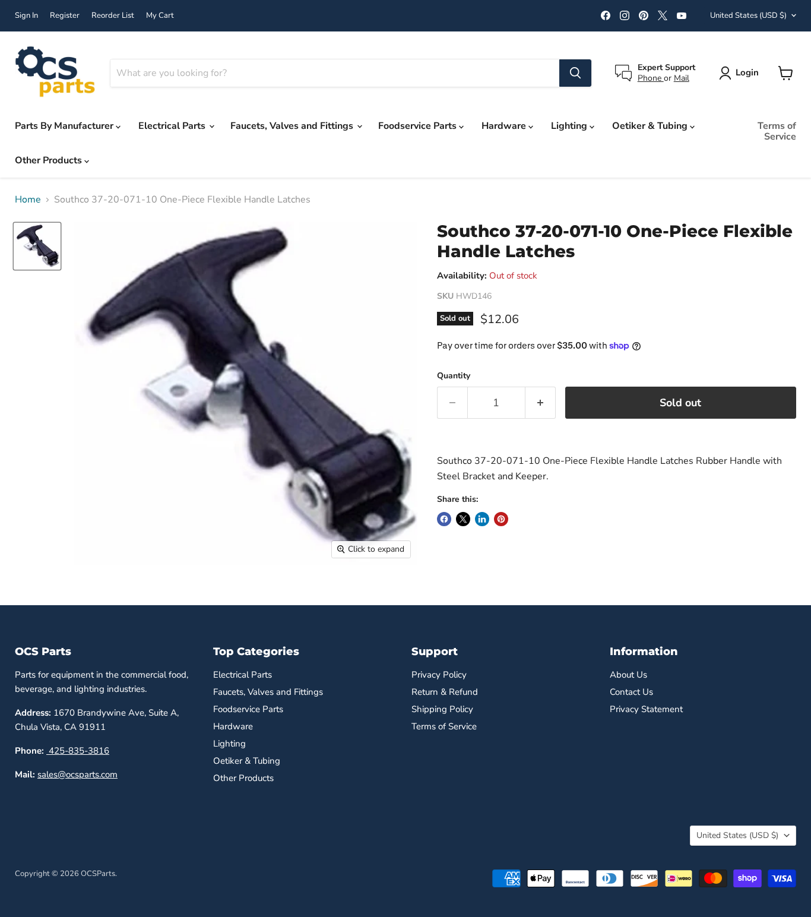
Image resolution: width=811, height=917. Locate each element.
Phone (651, 78)
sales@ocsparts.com (77, 774)
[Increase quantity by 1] (540, 403)
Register (65, 15)
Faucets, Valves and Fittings (293, 125)
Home (28, 199)
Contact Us (631, 692)
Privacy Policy (439, 675)
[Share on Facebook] (444, 519)
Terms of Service (777, 131)
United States (748, 15)
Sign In (26, 15)
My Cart (160, 15)
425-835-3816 (77, 751)
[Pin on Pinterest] (501, 519)
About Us (628, 675)
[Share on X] (463, 519)
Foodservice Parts (418, 125)
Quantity (453, 376)
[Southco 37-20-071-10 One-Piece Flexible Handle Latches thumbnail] (37, 246)
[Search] (575, 73)
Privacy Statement (646, 709)
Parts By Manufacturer (65, 125)
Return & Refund (444, 692)
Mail (681, 78)
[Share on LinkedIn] (482, 519)
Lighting (570, 125)
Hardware (504, 125)
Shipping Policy (442, 709)
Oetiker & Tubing (651, 125)
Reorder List (112, 15)
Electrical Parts (173, 125)
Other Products (49, 160)
